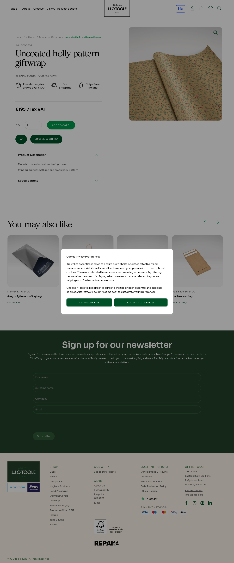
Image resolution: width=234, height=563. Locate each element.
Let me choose (89, 302)
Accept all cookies (141, 302)
